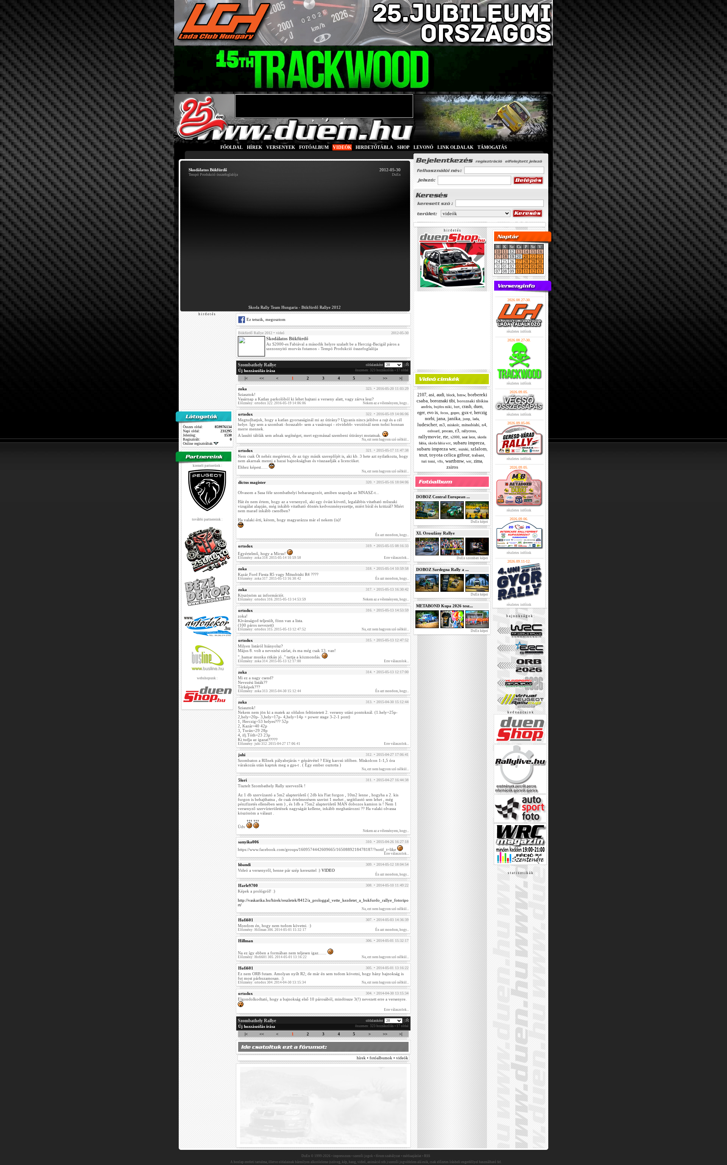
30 (540, 261)
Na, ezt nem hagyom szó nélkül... (385, 439)
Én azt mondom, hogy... (392, 535)
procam (447, 431)
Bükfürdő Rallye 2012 (255, 333)
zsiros (452, 467)
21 (526, 256)
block (450, 395)
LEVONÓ (423, 147)
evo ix (432, 412)
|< (246, 378)
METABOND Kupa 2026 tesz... (444, 606)
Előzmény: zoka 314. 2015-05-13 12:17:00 (269, 661)
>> (385, 378)
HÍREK (254, 147)
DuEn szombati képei (472, 558)
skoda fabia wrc (439, 443)
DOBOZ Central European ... (443, 496)
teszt (423, 455)
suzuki (463, 449)
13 (518, 251)
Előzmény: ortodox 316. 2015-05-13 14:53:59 (272, 599)
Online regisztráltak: (198, 443)
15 (533, 251)
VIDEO (328, 870)
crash (466, 406)
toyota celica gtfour (449, 455)
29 (533, 261)
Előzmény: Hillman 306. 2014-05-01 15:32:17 (272, 930)
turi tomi (428, 461)
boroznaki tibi (442, 400)
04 (526, 266)
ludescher (427, 424)
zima (478, 461)
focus (444, 413)
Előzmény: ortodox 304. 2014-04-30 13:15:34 (272, 982)
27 (518, 261)
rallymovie (429, 436)
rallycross (469, 431)
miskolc (453, 425)
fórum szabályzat (388, 1156)
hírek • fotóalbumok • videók (382, 1058)
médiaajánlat (412, 1156)
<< (261, 378)
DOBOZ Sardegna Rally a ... (442, 569)
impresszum (342, 1156)
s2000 (455, 437)
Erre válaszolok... (396, 558)
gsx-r (467, 412)
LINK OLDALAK (455, 147)
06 (540, 266)
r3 (457, 430)
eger (421, 412)
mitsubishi (470, 424)
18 (504, 256)
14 (526, 251)
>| (400, 378)
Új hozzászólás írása (256, 370)
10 (498, 251)
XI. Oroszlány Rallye (435, 533)
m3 (442, 424)
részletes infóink (519, 331)
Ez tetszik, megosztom (265, 319)
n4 (484, 424)
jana (441, 418)
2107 (421, 394)
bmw (461, 395)
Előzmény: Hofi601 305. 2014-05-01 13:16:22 (272, 957)
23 (540, 256)
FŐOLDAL (231, 147)
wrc (468, 461)
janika (454, 418)
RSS (427, 1156)
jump (466, 419)
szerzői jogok (363, 1156)
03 (518, 266)
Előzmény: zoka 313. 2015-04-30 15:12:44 (269, 691)
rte (445, 436)
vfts (440, 461)
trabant (478, 455)
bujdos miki (443, 407)
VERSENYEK (280, 147)
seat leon (468, 437)
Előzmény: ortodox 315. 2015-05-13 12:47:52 (272, 629)
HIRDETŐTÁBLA (374, 147)
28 (526, 261)
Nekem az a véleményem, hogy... (386, 403)
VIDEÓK (342, 147)
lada (476, 419)
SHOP (403, 147)
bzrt (457, 407)
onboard (433, 431)
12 (533, 271)
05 (533, 266)
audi (440, 394)
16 (540, 251)
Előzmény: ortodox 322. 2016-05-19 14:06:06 (272, 403)
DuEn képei (479, 522)
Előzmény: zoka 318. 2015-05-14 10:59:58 (269, 558)
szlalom (479, 449)
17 (498, 256)
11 (504, 251)
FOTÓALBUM (314, 147)
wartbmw (454, 461)
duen (478, 406)
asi (431, 394)
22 (533, 256)
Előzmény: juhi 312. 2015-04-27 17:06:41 (269, 744)
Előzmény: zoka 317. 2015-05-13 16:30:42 (269, 578)
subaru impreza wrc (436, 449)
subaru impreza (468, 443)
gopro (455, 413)
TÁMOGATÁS (492, 147)
